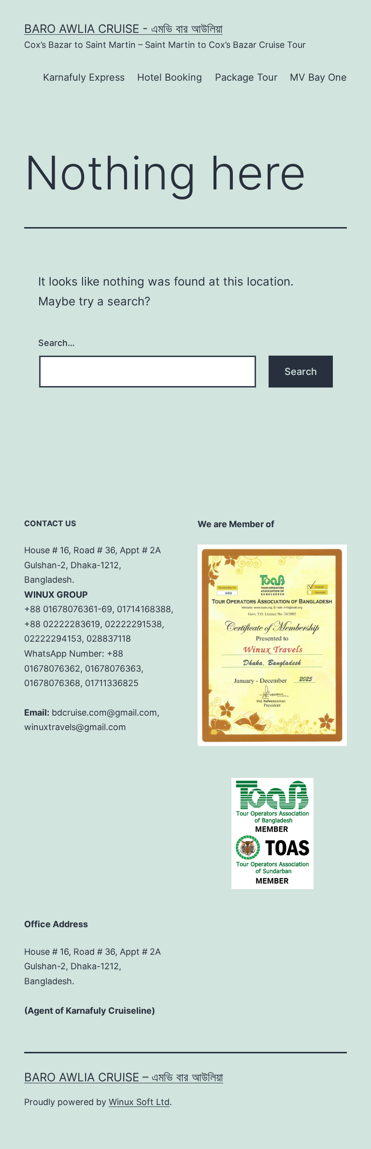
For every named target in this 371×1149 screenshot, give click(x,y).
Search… (56, 343)
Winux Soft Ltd (139, 1102)
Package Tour (246, 77)
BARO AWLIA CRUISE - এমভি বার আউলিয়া (123, 29)
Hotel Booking (169, 77)
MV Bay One (318, 77)
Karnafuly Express (84, 77)
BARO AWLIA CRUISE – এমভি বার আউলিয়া (123, 1077)
